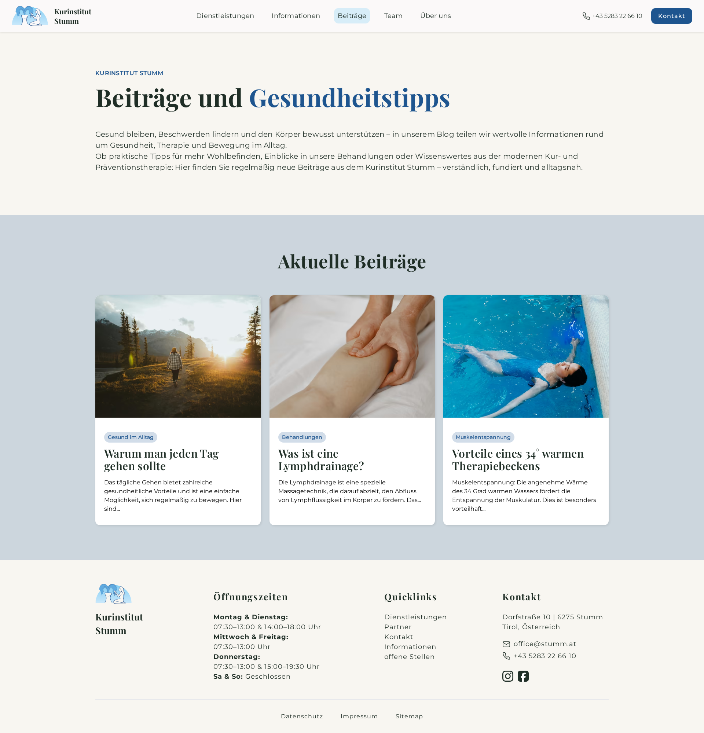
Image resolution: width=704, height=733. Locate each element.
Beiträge (352, 16)
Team (393, 16)
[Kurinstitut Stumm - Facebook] (523, 676)
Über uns (435, 16)
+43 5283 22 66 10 (617, 15)
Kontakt (671, 15)
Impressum (359, 716)
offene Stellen (409, 657)
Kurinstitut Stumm (72, 16)
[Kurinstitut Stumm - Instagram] (507, 676)
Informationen (296, 16)
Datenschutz (302, 716)
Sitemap (409, 716)
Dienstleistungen (225, 16)
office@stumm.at (545, 644)
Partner (398, 627)
